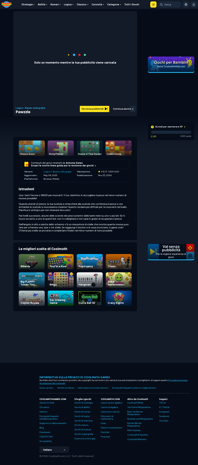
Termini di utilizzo (65, 388)
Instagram (164, 411)
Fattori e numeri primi (111, 427)
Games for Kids (46, 402)
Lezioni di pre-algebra (111, 402)
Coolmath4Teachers (137, 435)
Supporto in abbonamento (53, 423)
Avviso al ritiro (46, 388)
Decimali (105, 432)
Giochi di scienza (82, 429)
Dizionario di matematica (107, 417)
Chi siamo (44, 407)
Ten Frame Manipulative (139, 407)
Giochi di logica (82, 416)
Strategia (27, 4)
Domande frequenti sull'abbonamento (49, 417)
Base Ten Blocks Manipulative (135, 413)
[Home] (6, 4)
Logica (68, 4)
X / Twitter (164, 407)
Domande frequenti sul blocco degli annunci (134, 388)
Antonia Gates (74, 163)
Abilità (41, 4)
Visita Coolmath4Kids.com (171, 66)
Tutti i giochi (131, 4)
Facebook (164, 416)
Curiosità (97, 4)
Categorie (113, 4)
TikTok (162, 402)
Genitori (43, 411)
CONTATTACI (46, 436)
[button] (153, 4)
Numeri (54, 4)
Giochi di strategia (83, 402)
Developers (44, 432)
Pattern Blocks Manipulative (134, 424)
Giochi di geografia (83, 434)
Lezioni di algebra (109, 407)
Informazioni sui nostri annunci (93, 388)
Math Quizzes (134, 430)
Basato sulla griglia (35, 108)
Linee (103, 423)
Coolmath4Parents (136, 439)
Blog (41, 427)
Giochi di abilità (82, 407)
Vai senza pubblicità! (93, 109)
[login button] (194, 4)
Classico (81, 4)
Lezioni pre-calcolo (110, 411)
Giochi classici (81, 425)
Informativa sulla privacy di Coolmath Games (74, 377)
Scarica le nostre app (84, 438)
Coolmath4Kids (135, 402)
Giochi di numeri (82, 411)
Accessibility (45, 441)
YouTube (163, 420)
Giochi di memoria (83, 420)
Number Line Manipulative (140, 419)
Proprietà (105, 436)
